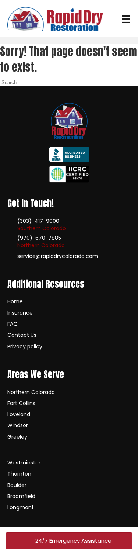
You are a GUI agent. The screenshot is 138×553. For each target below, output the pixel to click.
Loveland (18, 414)
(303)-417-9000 (38, 221)
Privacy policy (24, 346)
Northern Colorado (31, 392)
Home (15, 301)
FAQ (12, 324)
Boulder (16, 485)
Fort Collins (21, 403)
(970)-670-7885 (39, 238)
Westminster (23, 462)
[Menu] (126, 19)
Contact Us (21, 335)
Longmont (20, 507)
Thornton (19, 473)
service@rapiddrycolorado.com (57, 256)
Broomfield (21, 496)
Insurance (20, 313)
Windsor (17, 425)
